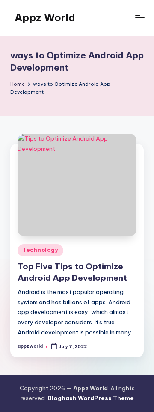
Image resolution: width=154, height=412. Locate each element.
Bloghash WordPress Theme (90, 398)
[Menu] (139, 17)
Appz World (45, 17)
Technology (40, 250)
